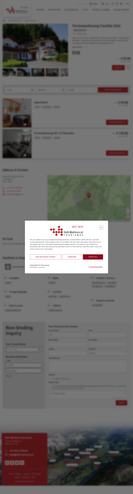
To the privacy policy (95, 267)
